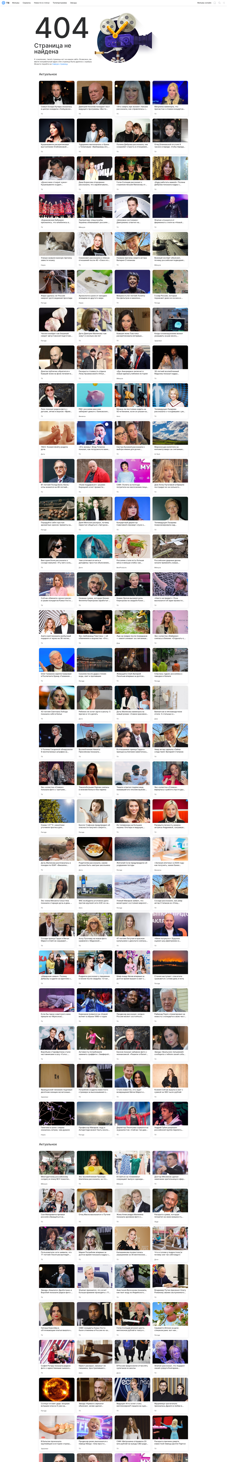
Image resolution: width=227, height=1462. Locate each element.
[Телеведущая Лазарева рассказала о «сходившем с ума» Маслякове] (170, 401)
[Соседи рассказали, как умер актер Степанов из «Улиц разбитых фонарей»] (170, 892)
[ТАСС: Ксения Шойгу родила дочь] (56, 439)
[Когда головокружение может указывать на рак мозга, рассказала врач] (170, 325)
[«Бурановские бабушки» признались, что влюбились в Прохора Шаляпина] (56, 212)
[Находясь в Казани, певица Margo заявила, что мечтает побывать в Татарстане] (56, 1270)
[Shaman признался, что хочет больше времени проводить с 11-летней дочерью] (94, 1433)
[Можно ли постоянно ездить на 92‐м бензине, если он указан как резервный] (132, 401)
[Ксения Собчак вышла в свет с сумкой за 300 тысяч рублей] (170, 1081)
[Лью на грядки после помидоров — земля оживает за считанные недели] (132, 628)
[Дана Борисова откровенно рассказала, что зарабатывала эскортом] (94, 174)
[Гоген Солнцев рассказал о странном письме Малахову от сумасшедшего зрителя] (132, 174)
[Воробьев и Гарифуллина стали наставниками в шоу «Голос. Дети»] (56, 1044)
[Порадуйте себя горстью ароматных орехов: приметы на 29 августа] (56, 514)
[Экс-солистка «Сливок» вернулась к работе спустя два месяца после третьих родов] (170, 779)
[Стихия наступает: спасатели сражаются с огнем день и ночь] (170, 968)
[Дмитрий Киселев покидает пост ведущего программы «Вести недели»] (94, 98)
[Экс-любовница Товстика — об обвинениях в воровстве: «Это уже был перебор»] (94, 628)
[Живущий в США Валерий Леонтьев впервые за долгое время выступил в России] (132, 665)
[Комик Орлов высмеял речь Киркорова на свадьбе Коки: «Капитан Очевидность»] (132, 590)
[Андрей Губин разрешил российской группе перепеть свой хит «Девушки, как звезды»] (170, 1119)
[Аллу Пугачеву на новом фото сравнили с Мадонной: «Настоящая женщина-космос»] (94, 930)
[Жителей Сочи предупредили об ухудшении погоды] (132, 854)
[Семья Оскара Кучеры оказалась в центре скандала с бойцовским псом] (56, 98)
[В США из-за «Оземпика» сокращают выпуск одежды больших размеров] (132, 1320)
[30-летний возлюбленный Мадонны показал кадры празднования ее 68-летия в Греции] (170, 363)
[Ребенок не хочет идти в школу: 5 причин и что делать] (94, 703)
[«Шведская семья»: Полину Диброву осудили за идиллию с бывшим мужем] (56, 968)
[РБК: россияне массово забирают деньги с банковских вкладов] (94, 401)
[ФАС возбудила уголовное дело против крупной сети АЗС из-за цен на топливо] (94, 892)
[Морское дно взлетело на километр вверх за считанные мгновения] (170, 439)
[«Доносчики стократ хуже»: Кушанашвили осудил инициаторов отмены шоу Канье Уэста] (56, 174)
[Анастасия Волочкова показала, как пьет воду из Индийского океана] (132, 1433)
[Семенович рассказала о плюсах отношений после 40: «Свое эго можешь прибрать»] (94, 250)
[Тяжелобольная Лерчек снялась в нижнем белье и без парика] (94, 779)
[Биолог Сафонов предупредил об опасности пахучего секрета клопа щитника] (94, 817)
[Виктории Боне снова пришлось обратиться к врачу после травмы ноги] (94, 1270)
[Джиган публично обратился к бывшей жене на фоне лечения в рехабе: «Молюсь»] (56, 363)
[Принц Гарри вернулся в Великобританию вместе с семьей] (132, 1270)
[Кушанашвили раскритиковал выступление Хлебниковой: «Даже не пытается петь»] (56, 136)
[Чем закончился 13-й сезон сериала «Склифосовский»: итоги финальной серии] (94, 1233)
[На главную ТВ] (7, 3)
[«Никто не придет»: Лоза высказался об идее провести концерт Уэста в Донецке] (170, 590)
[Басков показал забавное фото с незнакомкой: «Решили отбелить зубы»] (132, 1044)
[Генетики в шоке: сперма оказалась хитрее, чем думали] (56, 1119)
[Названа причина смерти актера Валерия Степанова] (132, 250)
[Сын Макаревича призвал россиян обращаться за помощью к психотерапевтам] (56, 1357)
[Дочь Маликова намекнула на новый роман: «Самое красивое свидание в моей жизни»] (132, 703)
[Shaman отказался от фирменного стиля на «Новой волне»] (170, 212)
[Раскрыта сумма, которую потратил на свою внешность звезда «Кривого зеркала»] (170, 1357)
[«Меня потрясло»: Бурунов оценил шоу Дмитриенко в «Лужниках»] (170, 930)
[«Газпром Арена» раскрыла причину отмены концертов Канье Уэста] (94, 1157)
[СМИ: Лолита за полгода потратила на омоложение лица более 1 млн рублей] (132, 476)
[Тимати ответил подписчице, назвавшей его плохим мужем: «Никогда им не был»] (132, 779)
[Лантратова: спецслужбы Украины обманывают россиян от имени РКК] (94, 212)
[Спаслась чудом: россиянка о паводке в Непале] (170, 665)
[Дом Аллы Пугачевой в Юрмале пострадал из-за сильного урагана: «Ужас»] (170, 476)
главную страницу (60, 64)
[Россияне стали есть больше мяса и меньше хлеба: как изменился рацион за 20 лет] (132, 552)
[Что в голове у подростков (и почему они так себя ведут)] (170, 1395)
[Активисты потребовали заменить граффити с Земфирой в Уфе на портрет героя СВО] (94, 1044)
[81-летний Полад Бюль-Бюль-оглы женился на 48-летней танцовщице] (56, 476)
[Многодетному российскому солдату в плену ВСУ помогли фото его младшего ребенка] (56, 1320)
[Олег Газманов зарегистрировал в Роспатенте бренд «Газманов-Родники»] (56, 665)
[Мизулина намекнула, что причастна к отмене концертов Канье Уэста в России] (170, 98)
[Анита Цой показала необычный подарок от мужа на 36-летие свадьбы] (56, 628)
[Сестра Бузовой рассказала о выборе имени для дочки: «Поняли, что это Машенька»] (132, 439)
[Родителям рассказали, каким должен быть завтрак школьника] (94, 854)
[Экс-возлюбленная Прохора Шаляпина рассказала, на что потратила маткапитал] (94, 1320)
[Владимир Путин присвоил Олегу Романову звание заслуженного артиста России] (170, 1433)
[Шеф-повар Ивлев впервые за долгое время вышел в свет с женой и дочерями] (132, 968)
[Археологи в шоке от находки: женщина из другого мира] (94, 287)
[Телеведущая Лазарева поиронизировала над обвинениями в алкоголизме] (170, 514)
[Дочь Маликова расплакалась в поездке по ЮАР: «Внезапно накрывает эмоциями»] (56, 854)
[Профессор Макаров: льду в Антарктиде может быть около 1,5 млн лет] (94, 1119)
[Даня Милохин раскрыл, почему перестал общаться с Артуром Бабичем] (94, 514)
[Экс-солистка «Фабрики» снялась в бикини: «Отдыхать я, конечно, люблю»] (170, 628)
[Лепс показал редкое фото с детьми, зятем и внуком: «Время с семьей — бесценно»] (56, 401)
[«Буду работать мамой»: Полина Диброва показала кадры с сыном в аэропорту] (170, 174)
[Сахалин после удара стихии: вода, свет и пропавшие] (94, 665)
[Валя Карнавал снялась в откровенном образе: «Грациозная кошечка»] (132, 1233)
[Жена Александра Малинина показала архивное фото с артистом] (132, 1357)
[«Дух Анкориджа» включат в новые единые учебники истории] (132, 363)
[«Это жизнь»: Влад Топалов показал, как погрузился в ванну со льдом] (94, 439)
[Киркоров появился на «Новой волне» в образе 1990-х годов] (94, 1006)
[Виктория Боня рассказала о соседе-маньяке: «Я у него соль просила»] (56, 552)
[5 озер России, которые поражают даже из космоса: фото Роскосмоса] (170, 287)
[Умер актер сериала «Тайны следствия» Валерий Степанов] (170, 741)
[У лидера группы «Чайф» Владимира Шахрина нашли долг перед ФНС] (56, 1233)
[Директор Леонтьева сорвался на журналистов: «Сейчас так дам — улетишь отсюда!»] (132, 1119)
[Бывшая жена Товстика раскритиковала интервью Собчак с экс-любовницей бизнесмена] (132, 325)
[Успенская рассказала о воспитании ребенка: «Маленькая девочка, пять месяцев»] (132, 1195)
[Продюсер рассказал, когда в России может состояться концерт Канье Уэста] (132, 1006)
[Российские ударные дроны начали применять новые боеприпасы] (170, 552)
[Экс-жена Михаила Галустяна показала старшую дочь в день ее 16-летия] (56, 892)
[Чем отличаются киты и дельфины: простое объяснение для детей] (94, 552)
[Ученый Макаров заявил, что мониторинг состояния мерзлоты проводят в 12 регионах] (132, 892)
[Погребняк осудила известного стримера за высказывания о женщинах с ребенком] (94, 1081)
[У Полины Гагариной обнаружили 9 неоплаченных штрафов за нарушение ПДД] (56, 741)
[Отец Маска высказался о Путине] (94, 1357)
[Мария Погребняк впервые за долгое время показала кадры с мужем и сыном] (94, 1395)
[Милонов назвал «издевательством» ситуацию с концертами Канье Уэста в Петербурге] (170, 1270)
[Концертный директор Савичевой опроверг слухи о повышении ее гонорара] (132, 514)
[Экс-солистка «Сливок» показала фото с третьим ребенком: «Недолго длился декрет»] (56, 779)
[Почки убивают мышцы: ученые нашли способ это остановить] (170, 1157)
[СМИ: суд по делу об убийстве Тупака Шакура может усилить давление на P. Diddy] (170, 1195)
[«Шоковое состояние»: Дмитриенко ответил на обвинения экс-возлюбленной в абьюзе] (132, 212)
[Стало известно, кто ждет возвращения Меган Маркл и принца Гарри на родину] (132, 1081)
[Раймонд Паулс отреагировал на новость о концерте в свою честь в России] (170, 1006)
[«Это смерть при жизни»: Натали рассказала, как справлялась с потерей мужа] (132, 98)
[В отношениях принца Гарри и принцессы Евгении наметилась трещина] (132, 741)
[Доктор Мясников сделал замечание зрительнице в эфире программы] (170, 1320)
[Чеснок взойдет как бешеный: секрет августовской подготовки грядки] (56, 325)
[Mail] (3, 3)
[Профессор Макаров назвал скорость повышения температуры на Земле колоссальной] (56, 1195)
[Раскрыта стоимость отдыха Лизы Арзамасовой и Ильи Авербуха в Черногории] (94, 363)
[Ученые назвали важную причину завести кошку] (56, 250)
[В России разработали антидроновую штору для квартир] (170, 1233)
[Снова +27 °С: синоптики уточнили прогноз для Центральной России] (56, 817)
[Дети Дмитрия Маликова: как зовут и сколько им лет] (94, 325)
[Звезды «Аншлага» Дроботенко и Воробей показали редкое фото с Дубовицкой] (56, 1433)
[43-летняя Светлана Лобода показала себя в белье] (56, 703)
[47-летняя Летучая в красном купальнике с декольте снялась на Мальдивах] (132, 930)
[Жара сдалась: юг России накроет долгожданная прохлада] (56, 287)
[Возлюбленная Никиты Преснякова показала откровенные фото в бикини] (94, 741)
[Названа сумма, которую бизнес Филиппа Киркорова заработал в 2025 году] (94, 590)
